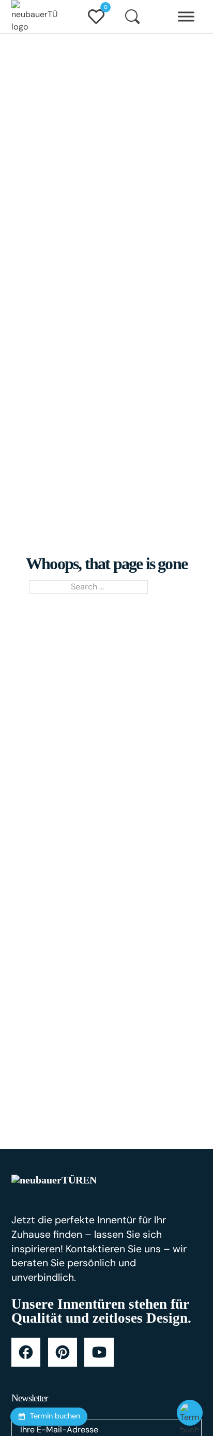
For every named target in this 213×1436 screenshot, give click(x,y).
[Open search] (132, 16)
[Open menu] (186, 16)
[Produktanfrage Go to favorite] (96, 16)
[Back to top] (190, 1387)
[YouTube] (98, 1352)
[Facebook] (25, 1352)
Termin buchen (55, 1415)
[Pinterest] (62, 1352)
